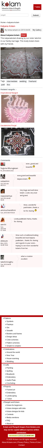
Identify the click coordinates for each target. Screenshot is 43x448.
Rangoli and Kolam (11, 402)
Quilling (10, 371)
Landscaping (12, 396)
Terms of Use (35, 442)
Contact (22, 445)
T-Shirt (9, 399)
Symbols (10, 321)
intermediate (12, 81)
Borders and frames (14, 334)
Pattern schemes (13, 343)
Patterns (7, 318)
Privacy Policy (23, 442)
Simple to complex (14, 346)
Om (8, 327)
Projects (7, 387)
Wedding (10, 361)
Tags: (3, 81)
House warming (13, 358)
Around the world (13, 352)
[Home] (11, 10)
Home (3, 22)
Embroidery (11, 377)
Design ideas (12, 337)
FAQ (8, 420)
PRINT (23, 35)
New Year (10, 355)
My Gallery (37, 30)
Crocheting (11, 383)
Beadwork (10, 374)
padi (3, 84)
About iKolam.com (9, 442)
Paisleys (10, 324)
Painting (10, 368)
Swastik (10, 330)
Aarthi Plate (11, 380)
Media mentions (13, 417)
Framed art (11, 390)
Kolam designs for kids (15, 411)
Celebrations (9, 349)
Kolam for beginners (14, 405)
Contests (10, 414)
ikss (8, 84)
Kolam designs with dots (16, 408)
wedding (23, 81)
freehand (32, 81)
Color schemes (12, 340)
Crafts (6, 365)
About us (10, 424)
